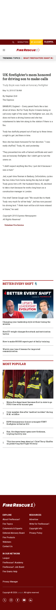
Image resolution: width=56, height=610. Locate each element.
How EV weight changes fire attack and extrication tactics (27, 333)
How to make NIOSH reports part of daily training (26, 342)
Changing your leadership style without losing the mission (26, 323)
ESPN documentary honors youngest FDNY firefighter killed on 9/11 (27, 423)
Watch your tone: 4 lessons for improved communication (21, 350)
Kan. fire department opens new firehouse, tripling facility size (26, 433)
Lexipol (20, 592)
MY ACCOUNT (36, 42)
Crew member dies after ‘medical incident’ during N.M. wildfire (30, 413)
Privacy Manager (10, 581)
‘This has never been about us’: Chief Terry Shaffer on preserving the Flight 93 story (30, 443)
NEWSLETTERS (23, 42)
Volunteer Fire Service (14, 225)
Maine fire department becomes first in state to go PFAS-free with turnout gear (29, 403)
